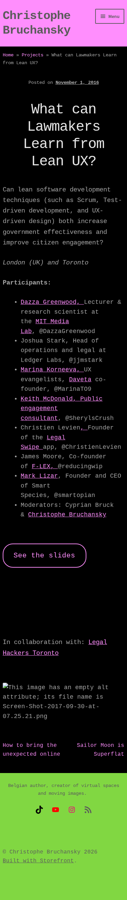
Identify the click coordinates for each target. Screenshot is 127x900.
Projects (32, 55)
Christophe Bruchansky (67, 514)
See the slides (44, 555)
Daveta (80, 379)
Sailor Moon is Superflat (100, 749)
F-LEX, (45, 466)
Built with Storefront (38, 861)
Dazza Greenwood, (52, 302)
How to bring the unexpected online (31, 749)
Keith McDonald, (50, 399)
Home (8, 55)
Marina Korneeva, (52, 369)
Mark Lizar (39, 476)
